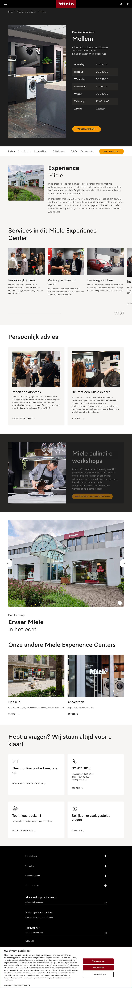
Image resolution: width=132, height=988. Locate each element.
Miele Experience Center (26, 12)
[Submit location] (106, 903)
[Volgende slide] (122, 313)
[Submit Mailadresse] (106, 933)
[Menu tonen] (5, 3)
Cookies (26, 985)
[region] (95, 86)
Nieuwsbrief (32, 928)
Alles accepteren (98, 961)
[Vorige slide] (8, 563)
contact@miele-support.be (92, 54)
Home (10, 12)
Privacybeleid (18, 985)
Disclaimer (8, 985)
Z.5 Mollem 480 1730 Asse (94, 47)
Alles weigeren (98, 968)
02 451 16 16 (89, 51)
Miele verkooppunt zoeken (40, 897)
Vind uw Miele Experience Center (39, 918)
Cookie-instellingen (98, 974)
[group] (26, 277)
